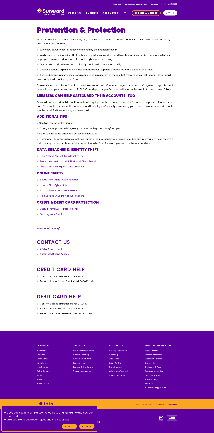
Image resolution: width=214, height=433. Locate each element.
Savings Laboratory (117, 375)
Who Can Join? (151, 379)
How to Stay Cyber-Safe (53, 185)
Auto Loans (41, 350)
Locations (117, 4)
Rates (39, 375)
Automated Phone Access (54, 254)
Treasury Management (83, 371)
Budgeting (113, 354)
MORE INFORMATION (158, 345)
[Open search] (125, 13)
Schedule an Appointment (136, 4)
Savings (40, 379)
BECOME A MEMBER (146, 13)
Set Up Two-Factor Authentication (59, 179)
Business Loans (79, 363)
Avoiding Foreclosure (118, 350)
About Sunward (151, 350)
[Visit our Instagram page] (46, 404)
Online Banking (43, 371)
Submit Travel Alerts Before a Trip (59, 208)
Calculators (114, 359)
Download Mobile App (154, 371)
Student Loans (43, 383)
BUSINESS (92, 13)
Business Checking (81, 354)
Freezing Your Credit (51, 214)
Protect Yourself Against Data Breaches (62, 166)
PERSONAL (75, 13)
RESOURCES (110, 13)
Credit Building (115, 363)
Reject (69, 426)
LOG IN (170, 13)
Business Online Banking (83, 367)
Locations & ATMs (152, 375)
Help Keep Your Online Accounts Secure (62, 195)
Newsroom (149, 383)
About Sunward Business (83, 350)
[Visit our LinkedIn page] (51, 404)
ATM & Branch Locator (52, 249)
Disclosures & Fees (153, 367)
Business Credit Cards (82, 359)
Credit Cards (42, 359)
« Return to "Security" (48, 228)
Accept (87, 426)
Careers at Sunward (153, 359)
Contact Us (150, 363)
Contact (154, 4)
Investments (42, 367)
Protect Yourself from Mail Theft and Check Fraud (68, 161)
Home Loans (42, 363)
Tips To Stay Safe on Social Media (59, 190)
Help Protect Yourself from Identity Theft (62, 156)
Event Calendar (115, 367)
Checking (41, 354)
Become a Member (153, 354)
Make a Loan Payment (118, 371)
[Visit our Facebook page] (40, 404)
